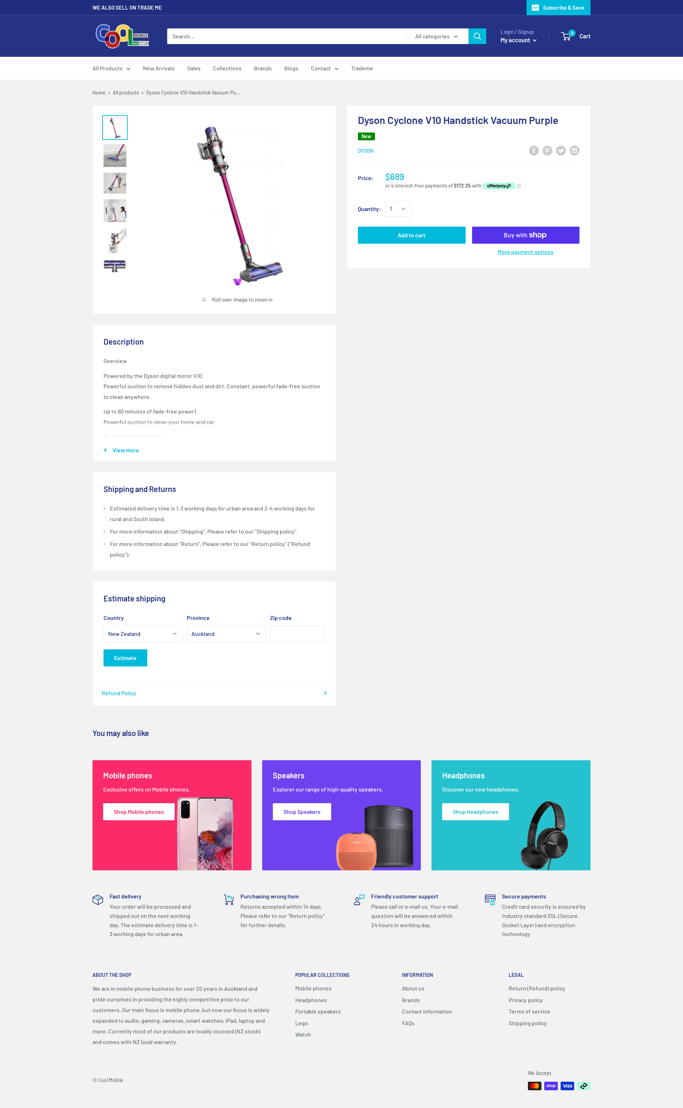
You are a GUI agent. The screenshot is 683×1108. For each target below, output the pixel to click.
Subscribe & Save (563, 7)
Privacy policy (526, 999)
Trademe (362, 68)
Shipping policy (528, 1023)
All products (126, 93)
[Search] (477, 36)
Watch (303, 1034)
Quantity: (369, 208)
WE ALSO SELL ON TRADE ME (127, 7)
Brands (263, 68)
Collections (227, 68)
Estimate (125, 657)
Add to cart (411, 235)
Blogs (291, 68)
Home (99, 93)
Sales (194, 68)
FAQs (408, 1023)
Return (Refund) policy (537, 988)
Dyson (365, 151)
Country (114, 617)
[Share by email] (574, 150)
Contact (321, 68)
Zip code (281, 617)
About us (413, 988)
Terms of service (529, 1011)
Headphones (311, 999)
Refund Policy (119, 693)
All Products (107, 68)
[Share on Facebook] (534, 150)
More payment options (526, 251)
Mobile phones (313, 988)
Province (198, 617)
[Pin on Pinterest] (547, 150)
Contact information (427, 1011)
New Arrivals (159, 68)
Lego (301, 1023)
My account (516, 39)
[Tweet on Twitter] (561, 150)
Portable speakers (318, 1011)
